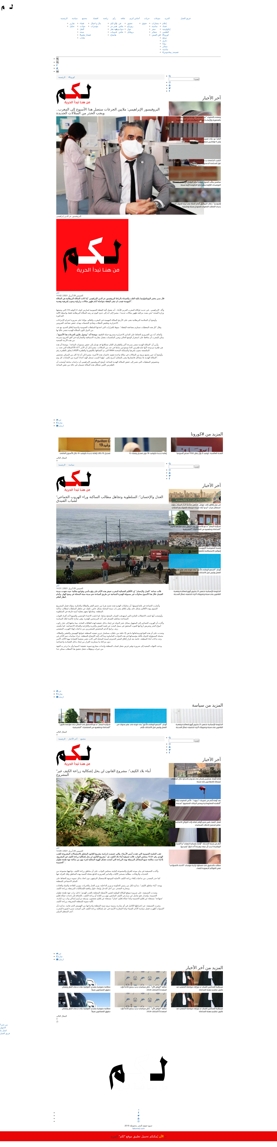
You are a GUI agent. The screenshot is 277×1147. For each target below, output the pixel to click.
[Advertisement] (110, 399)
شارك (59, 422)
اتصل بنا (3, 1030)
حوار (129, 29)
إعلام (164, 23)
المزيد (167, 18)
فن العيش (156, 34)
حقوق (144, 23)
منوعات (157, 18)
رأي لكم (113, 23)
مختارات (155, 23)
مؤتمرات (94, 26)
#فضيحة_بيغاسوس (170, 52)
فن (120, 23)
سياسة (75, 18)
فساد (164, 26)
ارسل (61, 425)
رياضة (105, 18)
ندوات (121, 29)
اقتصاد (95, 18)
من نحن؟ (4, 1024)
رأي (114, 18)
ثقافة (123, 18)
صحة (82, 31)
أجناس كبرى (134, 18)
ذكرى (164, 40)
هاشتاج (113, 34)
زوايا (164, 43)
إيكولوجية (166, 29)
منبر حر (113, 26)
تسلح (164, 37)
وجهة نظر (114, 29)
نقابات (82, 37)
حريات (147, 18)
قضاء (82, 23)
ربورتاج (130, 26)
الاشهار (3, 1027)
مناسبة (155, 26)
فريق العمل (186, 18)
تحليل (72, 26)
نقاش (121, 26)
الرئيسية (64, 18)
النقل (82, 29)
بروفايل (130, 31)
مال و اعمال (96, 23)
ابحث (197, 79)
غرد (59, 419)
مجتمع (84, 18)
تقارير (72, 23)
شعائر (154, 31)
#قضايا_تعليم (85, 34)
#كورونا (165, 34)
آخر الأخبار (73, 738)
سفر (154, 29)
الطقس (165, 31)
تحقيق (129, 23)
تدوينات (113, 31)
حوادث (82, 26)
